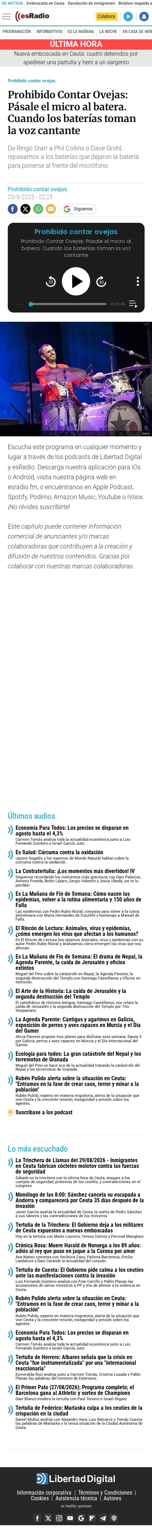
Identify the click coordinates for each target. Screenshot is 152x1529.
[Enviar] (38, 209)
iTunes (114, 1518)
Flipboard (92, 1518)
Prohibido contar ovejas (31, 80)
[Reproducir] (76, 281)
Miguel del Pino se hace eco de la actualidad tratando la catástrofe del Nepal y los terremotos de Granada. (78, 1061)
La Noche (108, 31)
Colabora (106, 16)
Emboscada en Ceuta (45, 3)
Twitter (48, 1518)
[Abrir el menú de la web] (8, 16)
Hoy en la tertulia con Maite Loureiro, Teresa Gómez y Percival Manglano (80, 1230)
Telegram (103, 1518)
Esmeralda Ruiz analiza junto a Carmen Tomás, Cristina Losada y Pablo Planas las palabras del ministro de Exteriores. (78, 1367)
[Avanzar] (101, 281)
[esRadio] (32, 16)
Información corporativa (44, 1492)
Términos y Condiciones (105, 1492)
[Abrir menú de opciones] (138, 281)
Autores (112, 1498)
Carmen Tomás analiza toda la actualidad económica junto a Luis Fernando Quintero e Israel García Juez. (73, 835)
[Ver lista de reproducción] (133, 304)
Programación (16, 31)
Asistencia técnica (76, 1498)
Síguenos (83, 208)
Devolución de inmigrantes (91, 3)
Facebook (37, 1518)
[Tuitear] (25, 209)
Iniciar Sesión (144, 16)
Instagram (59, 1518)
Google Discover (81, 1518)
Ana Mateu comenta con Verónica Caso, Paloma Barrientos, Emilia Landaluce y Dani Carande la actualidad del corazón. (78, 1253)
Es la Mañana (81, 31)
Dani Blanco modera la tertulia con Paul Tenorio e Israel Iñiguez (75, 1393)
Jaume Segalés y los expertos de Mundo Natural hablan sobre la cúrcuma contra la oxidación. (72, 857)
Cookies (40, 1498)
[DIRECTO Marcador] (128, 16)
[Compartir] (13, 209)
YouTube (70, 1518)
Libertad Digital (76, 1478)
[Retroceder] (50, 281)
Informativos (49, 31)
